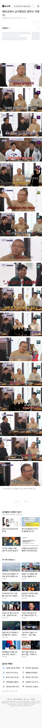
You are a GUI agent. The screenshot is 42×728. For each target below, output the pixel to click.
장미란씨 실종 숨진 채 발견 (33, 668)
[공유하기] (38, 22)
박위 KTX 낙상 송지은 (13, 673)
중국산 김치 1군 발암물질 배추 (13, 677)
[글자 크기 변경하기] (34, 22)
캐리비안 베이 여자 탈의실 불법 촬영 (13, 687)
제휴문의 (33, 699)
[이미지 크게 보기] (36, 66)
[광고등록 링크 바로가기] (39, 28)
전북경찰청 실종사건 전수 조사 (13, 682)
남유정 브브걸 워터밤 (13, 668)
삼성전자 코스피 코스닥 (33, 682)
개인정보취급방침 (17, 699)
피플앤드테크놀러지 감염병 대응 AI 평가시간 (33, 673)
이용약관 (9, 699)
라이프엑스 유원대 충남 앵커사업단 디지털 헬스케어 (33, 687)
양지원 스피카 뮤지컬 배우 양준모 (33, 677)
